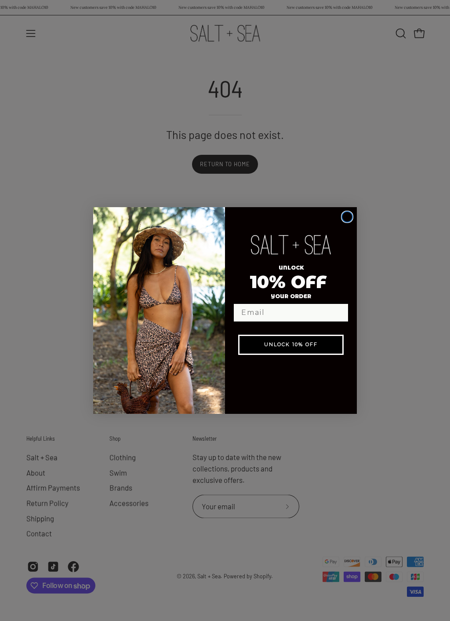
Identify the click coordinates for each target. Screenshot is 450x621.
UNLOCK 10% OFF (291, 344)
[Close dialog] (347, 217)
